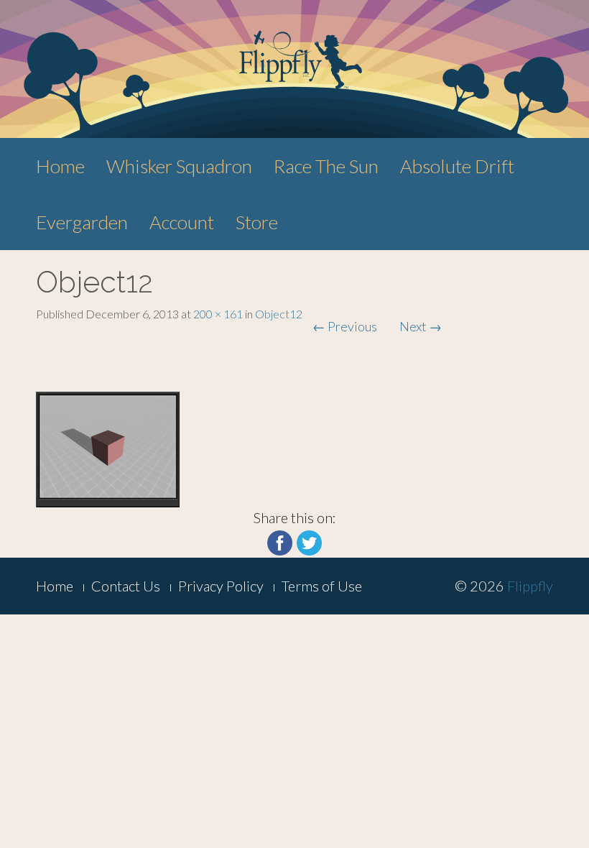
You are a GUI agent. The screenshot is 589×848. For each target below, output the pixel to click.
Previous (344, 326)
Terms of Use (322, 585)
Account (181, 222)
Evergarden (82, 222)
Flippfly (530, 585)
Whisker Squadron (179, 166)
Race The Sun (326, 166)
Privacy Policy (221, 585)
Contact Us (125, 585)
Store (257, 222)
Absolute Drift (457, 166)
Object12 (278, 314)
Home (60, 166)
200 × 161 (218, 314)
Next (420, 326)
